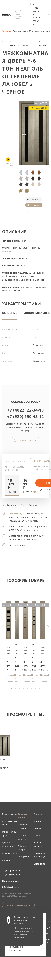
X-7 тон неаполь (8, 650)
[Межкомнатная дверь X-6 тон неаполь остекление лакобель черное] (34, 638)
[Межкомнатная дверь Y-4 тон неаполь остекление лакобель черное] (25, 638)
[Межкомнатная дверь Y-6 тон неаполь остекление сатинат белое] (17, 638)
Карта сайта (39, 863)
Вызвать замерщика (18, 905)
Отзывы (37, 828)
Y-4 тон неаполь (25, 650)
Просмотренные (25, 714)
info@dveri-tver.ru (11, 887)
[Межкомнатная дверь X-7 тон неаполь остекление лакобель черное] (8, 638)
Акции (9, 31)
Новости (37, 821)
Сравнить (11, 505)
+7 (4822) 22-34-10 (36, 9)
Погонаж (6, 860)
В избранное (30, 505)
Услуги (36, 835)
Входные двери (20, 31)
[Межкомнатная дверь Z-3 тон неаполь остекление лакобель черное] (42, 638)
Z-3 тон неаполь (42, 650)
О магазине (39, 814)
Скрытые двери (9, 853)
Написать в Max (26, 440)
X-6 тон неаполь (33, 650)
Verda (35, 329)
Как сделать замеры (18, 468)
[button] (12, 485)
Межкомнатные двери (40, 31)
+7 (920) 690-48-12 (36, 21)
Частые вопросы (17, 545)
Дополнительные (37, 313)
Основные (9, 313)
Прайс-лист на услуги (27, 530)
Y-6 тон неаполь (16, 650)
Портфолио (23, 856)
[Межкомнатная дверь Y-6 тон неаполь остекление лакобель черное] (34, 164)
